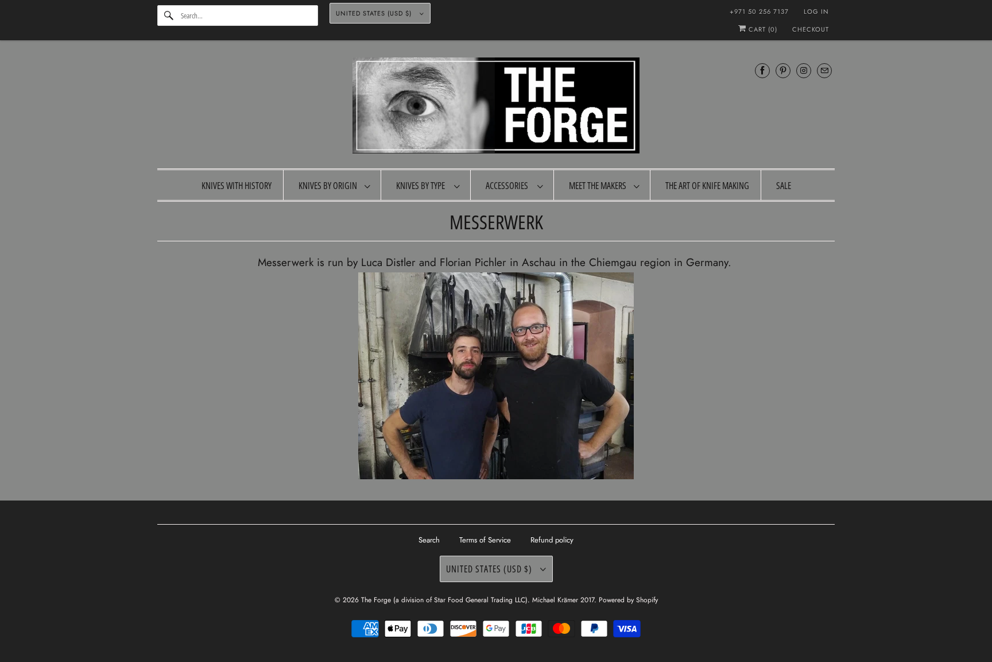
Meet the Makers (598, 185)
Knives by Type (422, 185)
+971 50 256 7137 (759, 11)
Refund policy (552, 539)
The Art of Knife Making (707, 185)
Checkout (810, 29)
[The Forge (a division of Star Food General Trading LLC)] (496, 107)
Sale (783, 185)
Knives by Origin (329, 185)
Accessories (509, 185)
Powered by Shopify (628, 600)
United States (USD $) (375, 13)
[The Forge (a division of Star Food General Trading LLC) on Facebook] (762, 70)
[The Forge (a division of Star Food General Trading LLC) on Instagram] (803, 70)
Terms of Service (485, 539)
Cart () (761, 29)
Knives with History (237, 185)
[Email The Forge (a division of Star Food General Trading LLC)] (824, 70)
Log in (816, 11)
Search (429, 539)
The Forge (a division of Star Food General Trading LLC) (444, 600)
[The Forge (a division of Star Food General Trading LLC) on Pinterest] (783, 70)
